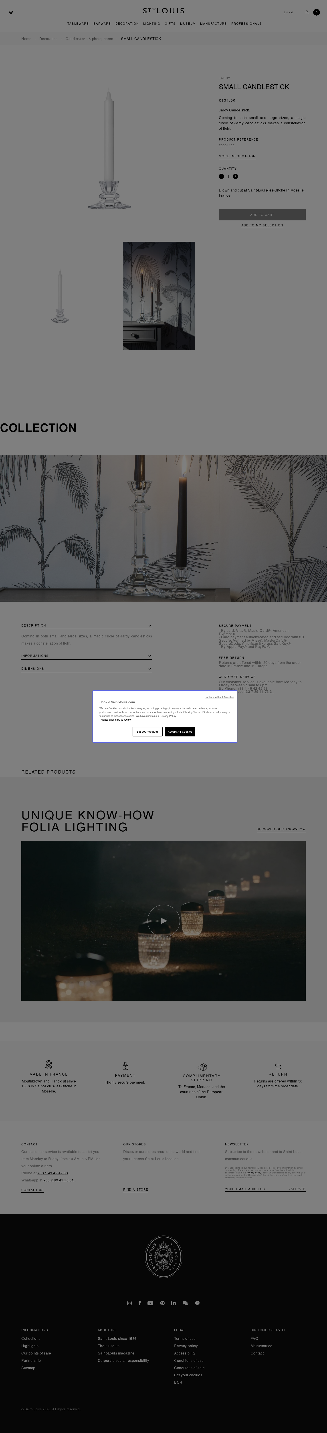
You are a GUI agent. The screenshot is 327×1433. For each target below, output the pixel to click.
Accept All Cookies (180, 731)
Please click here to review (116, 719)
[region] (165, 716)
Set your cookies (147, 731)
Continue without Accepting (219, 697)
